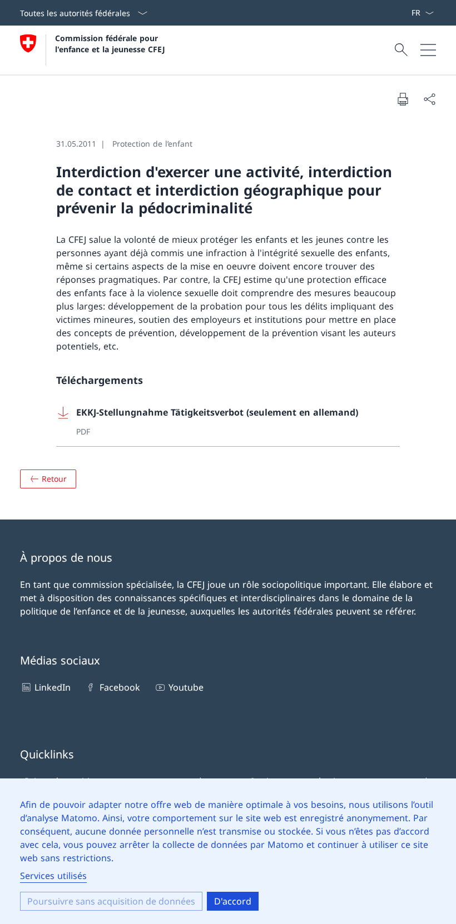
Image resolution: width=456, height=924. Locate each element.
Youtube (186, 687)
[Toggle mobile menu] (428, 50)
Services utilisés (53, 876)
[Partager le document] (429, 99)
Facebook (120, 687)
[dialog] (228, 851)
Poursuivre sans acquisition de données (111, 901)
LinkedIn (52, 687)
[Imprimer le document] (402, 99)
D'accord (232, 901)
